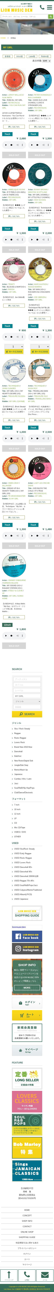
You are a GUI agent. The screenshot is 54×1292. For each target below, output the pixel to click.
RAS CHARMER (34, 98)
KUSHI (22, 190)
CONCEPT (27, 1215)
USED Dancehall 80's (23, 867)
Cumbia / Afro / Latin (22, 779)
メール (45, 1280)
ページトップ (9, 1280)
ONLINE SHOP (27, 1232)
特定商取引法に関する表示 (27, 1243)
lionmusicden (19, 927)
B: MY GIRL (13, 499)
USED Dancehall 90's (23, 872)
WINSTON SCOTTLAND (37, 192)
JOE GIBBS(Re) (40, 297)
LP (15, 818)
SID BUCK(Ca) (14, 103)
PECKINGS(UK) (40, 108)
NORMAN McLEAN (10, 583)
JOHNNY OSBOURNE (17, 580)
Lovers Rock (19, 742)
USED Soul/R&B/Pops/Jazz (26, 885)
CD (15, 823)
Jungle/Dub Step (21, 765)
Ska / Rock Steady (22, 729)
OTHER (17, 837)
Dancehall (18, 751)
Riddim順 (45, 56)
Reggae (17, 733)
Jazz (16, 783)
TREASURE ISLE (41, 396)
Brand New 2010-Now (23, 747)
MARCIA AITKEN (40, 284)
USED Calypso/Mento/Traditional (28, 890)
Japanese (18, 774)
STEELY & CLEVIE (15, 591)
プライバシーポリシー (27, 1248)
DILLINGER (6, 486)
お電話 (27, 1280)
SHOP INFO (27, 1221)
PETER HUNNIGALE (42, 95)
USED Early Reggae (22, 853)
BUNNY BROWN (40, 190)
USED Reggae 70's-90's (24, 881)
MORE (27, 988)
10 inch (17, 809)
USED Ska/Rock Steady (24, 849)
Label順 (32, 56)
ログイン (27, 1254)
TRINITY (11, 284)
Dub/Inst (17, 756)
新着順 (7, 56)
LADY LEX (38, 483)
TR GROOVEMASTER (16, 496)
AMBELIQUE (13, 190)
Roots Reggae (20, 738)
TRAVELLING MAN (42, 399)
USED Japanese (21, 899)
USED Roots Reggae (23, 858)
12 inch (17, 814)
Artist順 (19, 56)
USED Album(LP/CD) (23, 894)
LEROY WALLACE (15, 95)
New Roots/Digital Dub (23, 761)
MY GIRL (38, 111)
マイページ (27, 1264)
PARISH (11, 289)
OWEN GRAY (13, 483)
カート (27, 1259)
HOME (3, 38)
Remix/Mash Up (21, 770)
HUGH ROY (32, 388)
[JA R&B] (21, 401)
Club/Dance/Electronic (23, 792)
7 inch (16, 805)
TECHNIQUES (14, 386)
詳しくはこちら (14, 127)
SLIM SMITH (7, 98)
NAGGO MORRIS (35, 287)
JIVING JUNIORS (9, 388)
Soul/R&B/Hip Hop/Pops (24, 788)
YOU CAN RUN (15, 105)
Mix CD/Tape (19, 827)
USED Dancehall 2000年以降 (26, 876)
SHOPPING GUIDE (27, 1237)
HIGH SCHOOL (40, 200)
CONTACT (27, 1226)
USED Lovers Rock (22, 862)
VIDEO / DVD (20, 832)
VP (3, 593)
